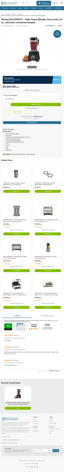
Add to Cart (37, 104)
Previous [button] (2, 398)
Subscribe (55, 450)
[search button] (23, 3)
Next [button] (61, 398)
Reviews (17, 315)
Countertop (13, 8)
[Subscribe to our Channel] (32, 467)
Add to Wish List (51, 25)
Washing (41, 8)
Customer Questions (48, 315)
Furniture (26, 8)
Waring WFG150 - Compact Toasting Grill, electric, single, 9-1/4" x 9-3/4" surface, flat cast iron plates (14, 295)
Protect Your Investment (10, 95)
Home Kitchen (48, 8)
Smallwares (33, 8)
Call (26, 90)
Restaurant (5, 8)
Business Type (58, 8)
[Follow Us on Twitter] (29, 467)
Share (60, 25)
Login (55, 4)
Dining (19, 8)
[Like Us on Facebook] (27, 467)
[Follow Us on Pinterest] (34, 467)
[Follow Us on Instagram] (37, 467)
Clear (18, 408)
